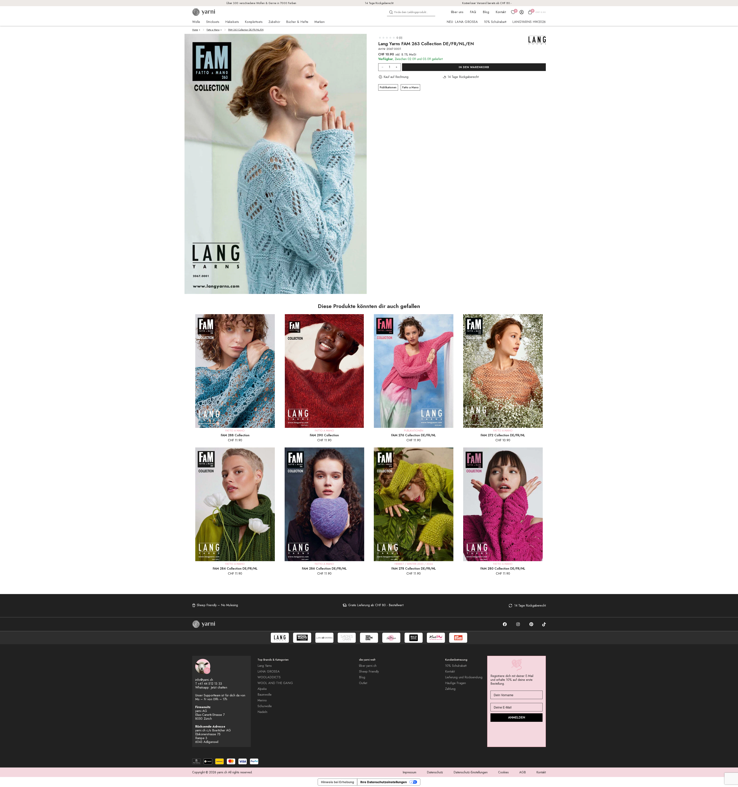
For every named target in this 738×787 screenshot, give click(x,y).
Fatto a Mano (213, 30)
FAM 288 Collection (235, 435)
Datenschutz (435, 772)
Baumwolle (265, 695)
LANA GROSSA (269, 671)
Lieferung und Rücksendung (463, 677)
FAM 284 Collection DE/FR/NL (235, 568)
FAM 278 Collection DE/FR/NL (413, 568)
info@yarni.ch (204, 680)
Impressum (409, 772)
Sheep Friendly (369, 671)
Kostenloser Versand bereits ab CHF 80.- (487, 3)
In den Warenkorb (474, 67)
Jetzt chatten (219, 687)
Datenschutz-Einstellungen (471, 772)
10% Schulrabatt (495, 22)
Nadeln (262, 712)
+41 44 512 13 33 (210, 683)
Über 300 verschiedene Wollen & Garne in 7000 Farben (261, 3)
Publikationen (388, 87)
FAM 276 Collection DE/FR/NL (413, 435)
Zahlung (450, 689)
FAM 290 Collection (324, 435)
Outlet (363, 683)
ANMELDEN (516, 717)
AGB (522, 772)
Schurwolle (265, 706)
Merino (262, 700)
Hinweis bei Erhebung (337, 782)
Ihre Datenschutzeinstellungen (383, 782)
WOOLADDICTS (269, 677)
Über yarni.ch (367, 666)
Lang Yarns (265, 666)
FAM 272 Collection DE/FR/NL (503, 435)
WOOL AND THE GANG (275, 683)
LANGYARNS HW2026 (529, 22)
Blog (486, 12)
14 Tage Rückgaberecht (379, 3)
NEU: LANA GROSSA (462, 22)
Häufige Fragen (455, 683)
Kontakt (501, 12)
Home (195, 30)
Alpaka (262, 689)
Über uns (457, 12)
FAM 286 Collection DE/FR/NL (324, 568)
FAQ (473, 12)
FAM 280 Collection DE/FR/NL (502, 568)
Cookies (503, 772)
